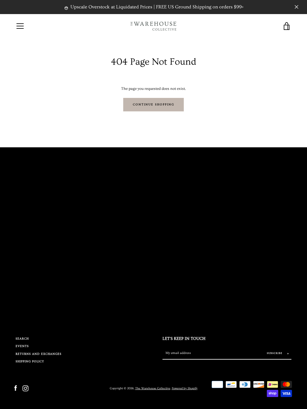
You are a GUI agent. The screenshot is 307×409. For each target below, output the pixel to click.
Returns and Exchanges (38, 354)
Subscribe (275, 353)
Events (22, 346)
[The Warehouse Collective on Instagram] (25, 388)
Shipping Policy (30, 361)
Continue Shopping (153, 104)
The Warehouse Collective (152, 388)
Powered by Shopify (185, 388)
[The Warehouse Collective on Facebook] (16, 388)
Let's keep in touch (183, 338)
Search (22, 338)
